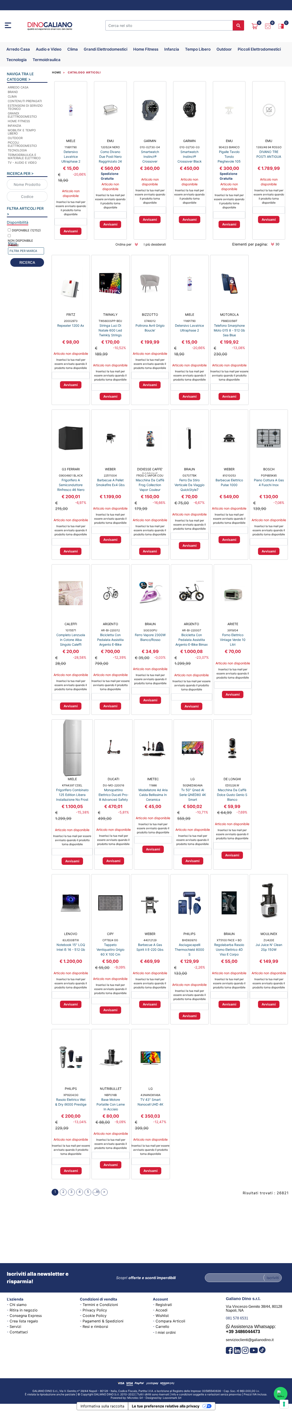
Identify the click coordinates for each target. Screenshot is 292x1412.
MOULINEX (269, 934)
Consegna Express (26, 1315)
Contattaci (19, 1332)
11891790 (71, 147)
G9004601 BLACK (71, 475)
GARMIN (150, 141)
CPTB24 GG (110, 940)
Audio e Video (48, 49)
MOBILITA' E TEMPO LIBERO (22, 131)
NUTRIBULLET (111, 1089)
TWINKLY (110, 314)
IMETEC (153, 779)
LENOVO (70, 934)
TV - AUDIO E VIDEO (22, 162)
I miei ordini (166, 1332)
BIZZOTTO (150, 314)
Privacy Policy (95, 1310)
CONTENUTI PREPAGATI (25, 101)
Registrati (164, 1304)
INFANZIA (14, 125)
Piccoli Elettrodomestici (259, 49)
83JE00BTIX (71, 940)
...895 (96, 1191)
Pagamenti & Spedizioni (103, 1321)
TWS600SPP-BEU (110, 321)
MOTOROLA (229, 314)
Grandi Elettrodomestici (105, 49)
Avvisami (71, 231)
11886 (153, 785)
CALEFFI (71, 624)
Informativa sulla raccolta (102, 1406)
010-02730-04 (150, 147)
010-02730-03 (190, 147)
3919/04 (232, 630)
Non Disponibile (20, 243)
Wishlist (162, 1315)
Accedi (161, 1310)
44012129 (149, 940)
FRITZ (70, 314)
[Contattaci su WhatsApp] (280, 1394)
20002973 (71, 321)
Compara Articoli (170, 1321)
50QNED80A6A (193, 785)
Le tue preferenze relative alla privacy (165, 1406)
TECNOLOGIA (17, 150)
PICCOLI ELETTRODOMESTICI (22, 144)
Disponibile (26, 230)
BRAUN (189, 469)
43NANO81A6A (150, 1095)
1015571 (70, 630)
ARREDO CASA (18, 87)
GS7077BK (189, 475)
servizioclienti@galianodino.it (250, 1340)
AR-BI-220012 (110, 630)
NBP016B (110, 1095)
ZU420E (268, 940)
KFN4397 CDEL (72, 785)
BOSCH (268, 469)
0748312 (150, 321)
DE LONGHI (232, 779)
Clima (72, 49)
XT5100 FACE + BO (229, 940)
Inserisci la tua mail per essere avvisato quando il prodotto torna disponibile (71, 208)
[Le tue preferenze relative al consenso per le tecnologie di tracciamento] (284, 1404)
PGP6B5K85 (269, 475)
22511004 (110, 475)
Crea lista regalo (24, 1321)
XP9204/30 (70, 1095)
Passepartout (157, 1396)
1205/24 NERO (110, 147)
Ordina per (123, 244)
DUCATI (113, 779)
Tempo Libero (198, 49)
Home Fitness (145, 49)
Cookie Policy (95, 1315)
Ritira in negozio (24, 1310)
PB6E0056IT (229, 321)
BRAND (13, 92)
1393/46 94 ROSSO (269, 147)
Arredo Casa (18, 49)
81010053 (229, 475)
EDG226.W (232, 785)
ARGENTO (110, 624)
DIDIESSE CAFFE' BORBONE (150, 470)
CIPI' (110, 934)
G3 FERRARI (71, 469)
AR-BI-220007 (191, 630)
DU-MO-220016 (113, 785)
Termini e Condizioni (100, 1304)
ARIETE (232, 624)
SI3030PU (150, 630)
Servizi (15, 1326)
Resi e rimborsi (95, 1326)
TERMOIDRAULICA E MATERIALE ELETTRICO (24, 156)
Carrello (162, 1326)
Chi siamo (18, 1304)
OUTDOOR (15, 138)
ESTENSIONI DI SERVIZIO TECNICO (25, 107)
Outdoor (224, 49)
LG (192, 779)
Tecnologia (16, 59)
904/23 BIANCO (229, 147)
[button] (238, 25)
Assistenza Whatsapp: (251, 1329)
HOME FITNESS (19, 121)
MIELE (70, 141)
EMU (110, 141)
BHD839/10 (189, 940)
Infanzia (171, 49)
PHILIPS (189, 934)
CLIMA (12, 96)
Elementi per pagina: (250, 244)
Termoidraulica (46, 59)
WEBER (110, 469)
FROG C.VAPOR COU (149, 475)
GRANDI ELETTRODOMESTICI (22, 114)
